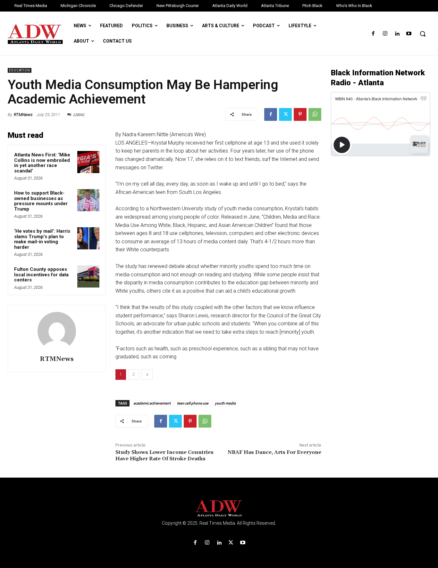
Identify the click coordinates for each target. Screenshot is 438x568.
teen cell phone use (192, 403)
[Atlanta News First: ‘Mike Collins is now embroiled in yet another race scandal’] (88, 162)
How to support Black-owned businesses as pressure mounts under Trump (41, 201)
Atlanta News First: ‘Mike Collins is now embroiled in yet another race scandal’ (42, 163)
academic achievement (152, 403)
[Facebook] (373, 33)
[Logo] (219, 508)
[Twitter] (285, 114)
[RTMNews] (57, 331)
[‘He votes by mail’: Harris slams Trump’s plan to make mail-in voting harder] (88, 238)
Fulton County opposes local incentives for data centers (41, 274)
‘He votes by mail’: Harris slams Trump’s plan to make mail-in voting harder (42, 239)
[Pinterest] (300, 114)
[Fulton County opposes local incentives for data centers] (88, 276)
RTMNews (23, 114)
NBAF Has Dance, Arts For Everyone (274, 452)
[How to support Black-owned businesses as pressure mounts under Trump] (88, 200)
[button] (422, 33)
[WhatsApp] (314, 114)
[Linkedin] (397, 33)
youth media (225, 403)
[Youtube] (409, 33)
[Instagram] (385, 33)
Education (19, 70)
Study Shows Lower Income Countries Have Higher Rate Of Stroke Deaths (164, 455)
